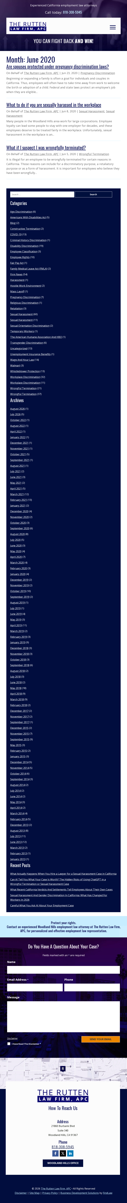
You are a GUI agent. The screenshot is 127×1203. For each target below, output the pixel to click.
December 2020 (19, 511)
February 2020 (18, 568)
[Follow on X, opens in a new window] (63, 1153)
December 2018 (19, 648)
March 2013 (17, 847)
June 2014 (16, 796)
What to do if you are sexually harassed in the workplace (53, 104)
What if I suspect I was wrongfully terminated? (46, 147)
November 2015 (19, 733)
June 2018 (16, 682)
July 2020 (15, 540)
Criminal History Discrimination (28, 240)
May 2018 (15, 688)
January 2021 (17, 505)
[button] (112, 27)
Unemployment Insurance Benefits (30, 354)
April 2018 (16, 693)
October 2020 (18, 522)
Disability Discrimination (24, 246)
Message (13, 997)
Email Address (17, 979)
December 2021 (19, 443)
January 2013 (17, 859)
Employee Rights (20, 257)
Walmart (15, 365)
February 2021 (18, 500)
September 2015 (19, 739)
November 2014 (19, 768)
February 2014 (18, 819)
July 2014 (15, 790)
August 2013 (17, 830)
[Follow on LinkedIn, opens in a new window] (70, 1153)
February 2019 (18, 637)
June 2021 (16, 477)
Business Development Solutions (79, 1193)
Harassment (17, 280)
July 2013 (15, 836)
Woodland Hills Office (63, 1163)
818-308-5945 (72, 12)
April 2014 (16, 807)
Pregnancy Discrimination (98, 73)
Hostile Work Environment (25, 285)
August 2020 (17, 534)
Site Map (34, 1193)
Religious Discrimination (24, 302)
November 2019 (19, 585)
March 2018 (17, 699)
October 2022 (18, 420)
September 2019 (19, 597)
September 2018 (19, 665)
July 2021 (15, 471)
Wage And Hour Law (22, 359)
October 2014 (18, 773)
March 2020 (17, 562)
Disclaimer (12, 1038)
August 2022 (17, 425)
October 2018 (18, 659)
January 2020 (17, 574)
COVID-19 (16, 234)
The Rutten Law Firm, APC (41, 73)
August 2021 (17, 465)
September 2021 (19, 460)
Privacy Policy (50, 1193)
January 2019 (17, 642)
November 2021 (19, 448)
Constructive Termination (25, 228)
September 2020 (19, 528)
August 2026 (17, 408)
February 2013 (18, 853)
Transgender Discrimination (26, 342)
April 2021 (16, 488)
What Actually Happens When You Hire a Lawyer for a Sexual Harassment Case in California (63, 873)
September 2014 (19, 779)
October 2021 (18, 454)
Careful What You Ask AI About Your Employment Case (42, 905)
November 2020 (19, 517)
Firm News (16, 274)
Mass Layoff (17, 291)
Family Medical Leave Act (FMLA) (28, 268)
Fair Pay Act (17, 263)
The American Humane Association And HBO (36, 337)
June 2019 (16, 614)
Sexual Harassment (92, 111)
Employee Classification (23, 251)
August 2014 (17, 785)
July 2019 (15, 608)
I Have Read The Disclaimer (26, 1043)
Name (11, 962)
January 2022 (17, 437)
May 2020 (15, 551)
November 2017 (19, 716)
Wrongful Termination (94, 154)
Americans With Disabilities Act (28, 217)
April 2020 (16, 557)
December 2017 (19, 711)
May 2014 (15, 802)
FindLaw (107, 1193)
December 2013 (19, 825)
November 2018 (19, 654)
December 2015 (19, 728)
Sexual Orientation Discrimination (29, 325)
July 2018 (15, 676)
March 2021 (17, 494)
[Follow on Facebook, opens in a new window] (55, 1153)
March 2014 (17, 813)
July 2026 (15, 414)
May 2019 (15, 619)
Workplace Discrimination (25, 377)
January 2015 (17, 756)
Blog (13, 223)
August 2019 (17, 602)
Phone (68, 979)
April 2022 (16, 431)
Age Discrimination (21, 211)
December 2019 (19, 580)
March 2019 (17, 631)
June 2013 (16, 842)
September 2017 (19, 722)
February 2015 (18, 750)
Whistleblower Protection (25, 371)
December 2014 (19, 762)
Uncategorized (18, 348)
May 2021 (15, 483)
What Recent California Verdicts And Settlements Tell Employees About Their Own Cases (61, 889)
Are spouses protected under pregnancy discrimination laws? (57, 66)
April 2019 (16, 625)
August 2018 (17, 671)
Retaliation (16, 308)
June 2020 (16, 545)
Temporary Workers (22, 331)
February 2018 (18, 705)
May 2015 (15, 745)
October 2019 (18, 591)
